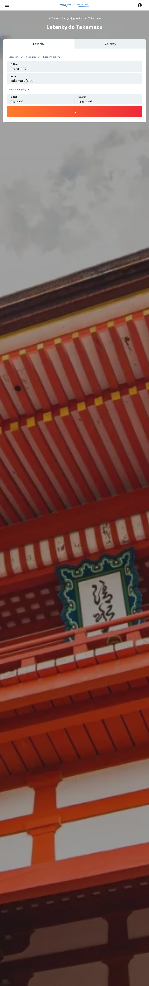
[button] (17, 56)
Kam (13, 76)
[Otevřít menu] (8, 5)
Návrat (82, 97)
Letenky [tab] (38, 44)
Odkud (14, 64)
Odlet (13, 97)
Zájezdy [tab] (110, 44)
